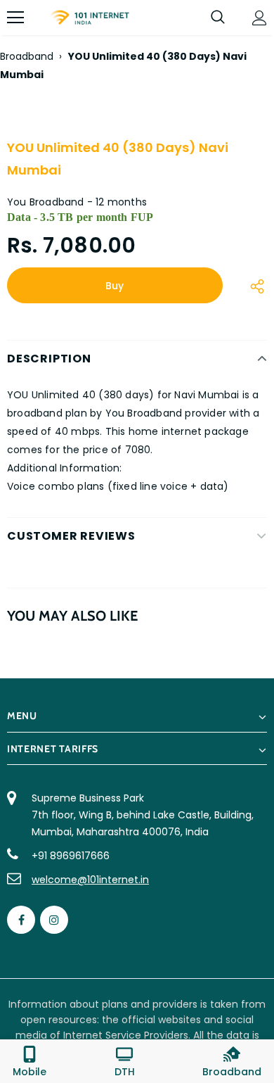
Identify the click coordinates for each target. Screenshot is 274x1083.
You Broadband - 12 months (77, 202)
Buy (114, 286)
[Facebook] (21, 920)
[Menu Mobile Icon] (15, 17)
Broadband (26, 56)
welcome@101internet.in (90, 880)
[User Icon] (259, 18)
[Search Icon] (218, 18)
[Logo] (89, 17)
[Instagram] (54, 920)
